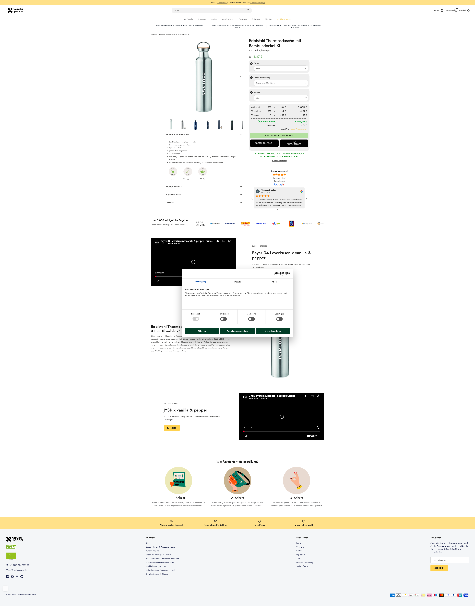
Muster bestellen (264, 143)
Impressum (300, 554)
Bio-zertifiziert (222, 2)
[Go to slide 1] (277, 209)
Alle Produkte (188, 19)
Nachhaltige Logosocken (156, 566)
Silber (258, 68)
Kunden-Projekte (152, 550)
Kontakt (299, 550)
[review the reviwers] (301, 191)
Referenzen (256, 19)
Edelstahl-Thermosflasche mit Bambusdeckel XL (174, 34)
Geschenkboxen (228, 19)
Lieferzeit (170, 202)
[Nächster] (240, 77)
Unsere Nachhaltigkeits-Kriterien (158, 554)
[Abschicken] (248, 10)
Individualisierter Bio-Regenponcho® (160, 570)
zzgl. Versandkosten (299, 129)
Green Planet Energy (257, 2)
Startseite (154, 34)
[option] (204, 77)
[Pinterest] (21, 576)
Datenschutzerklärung (304, 562)
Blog (148, 543)
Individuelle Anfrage (284, 19)
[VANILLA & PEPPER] (16, 10)
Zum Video (171, 428)
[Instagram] (17, 576)
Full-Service (243, 19)
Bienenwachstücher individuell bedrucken (162, 558)
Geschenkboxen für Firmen (157, 574)
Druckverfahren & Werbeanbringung (160, 547)
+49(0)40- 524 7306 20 (19, 565)
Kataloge (214, 19)
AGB (298, 558)
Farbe (256, 63)
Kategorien (202, 19)
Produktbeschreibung (177, 134)
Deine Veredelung (262, 77)
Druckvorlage (173, 194)
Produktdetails (174, 186)
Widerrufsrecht (302, 566)
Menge (257, 92)
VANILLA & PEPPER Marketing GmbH (24, 594)
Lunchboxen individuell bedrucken (160, 562)
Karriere (299, 543)
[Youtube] (12, 576)
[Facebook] (7, 576)
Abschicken (439, 568)
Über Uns (268, 19)
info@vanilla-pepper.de (17, 570)
